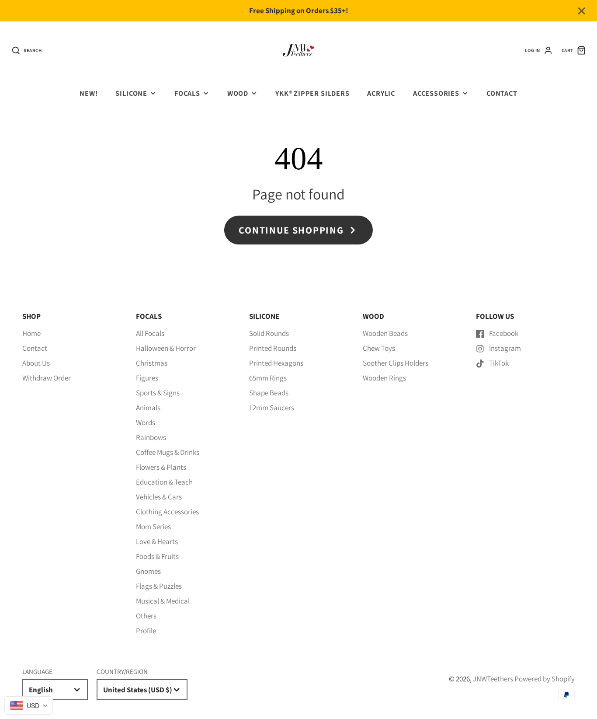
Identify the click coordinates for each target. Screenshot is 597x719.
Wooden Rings (384, 378)
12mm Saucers (271, 407)
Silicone (131, 93)
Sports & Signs (158, 393)
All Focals (150, 333)
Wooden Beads (385, 333)
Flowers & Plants (161, 467)
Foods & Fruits (157, 556)
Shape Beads (268, 393)
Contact (501, 93)
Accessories (436, 93)
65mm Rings (268, 378)
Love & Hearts (157, 541)
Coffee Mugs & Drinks (167, 452)
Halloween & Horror (166, 348)
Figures (147, 378)
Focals (187, 93)
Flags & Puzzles (159, 586)
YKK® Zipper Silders (312, 93)
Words (145, 422)
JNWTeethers (493, 679)
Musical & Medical (163, 601)
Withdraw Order (46, 378)
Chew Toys (379, 348)
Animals (148, 407)
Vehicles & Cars (159, 497)
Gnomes (148, 571)
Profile (146, 630)
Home (31, 333)
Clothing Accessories (167, 512)
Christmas (151, 363)
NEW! (88, 93)
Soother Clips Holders (395, 363)
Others (146, 616)
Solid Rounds (269, 333)
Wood (237, 93)
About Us (36, 363)
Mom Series (153, 526)
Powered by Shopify (544, 679)
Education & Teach (164, 482)
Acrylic (381, 93)
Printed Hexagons (276, 363)
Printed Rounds (272, 348)
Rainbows (151, 437)
